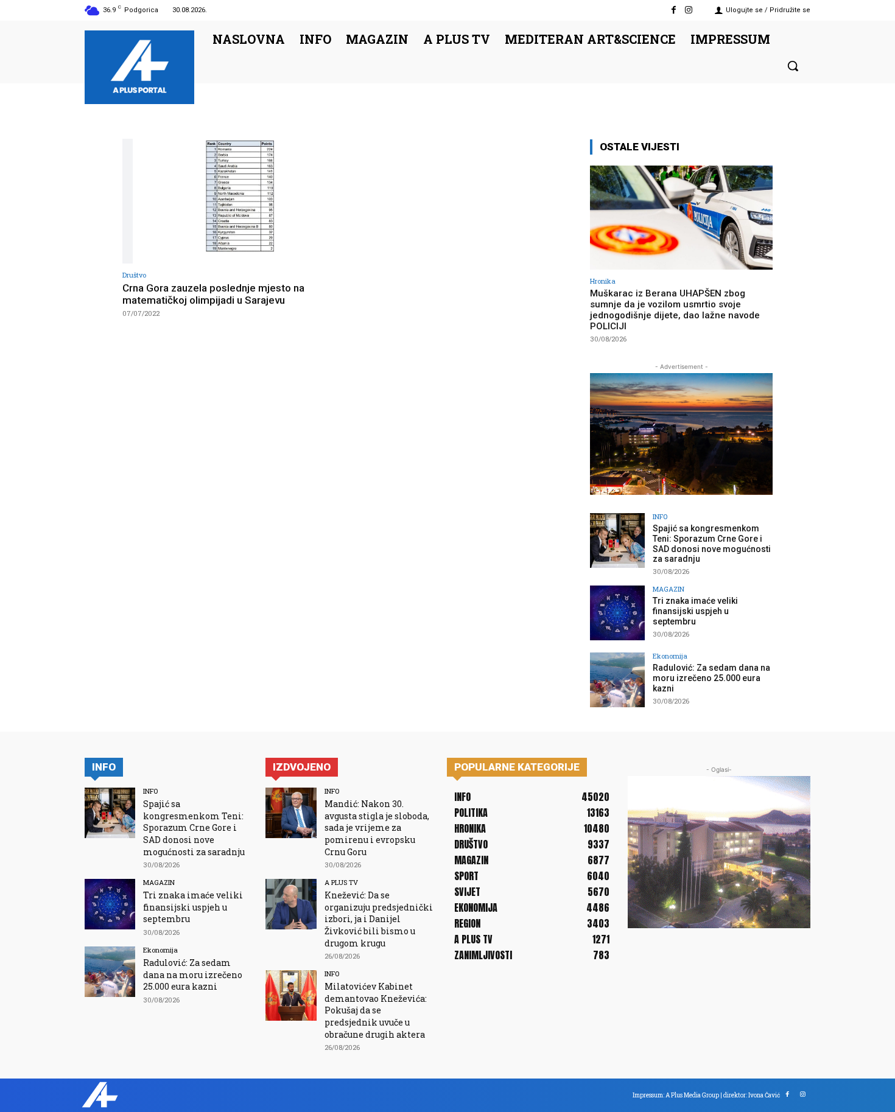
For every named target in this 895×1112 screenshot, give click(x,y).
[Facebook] (673, 10)
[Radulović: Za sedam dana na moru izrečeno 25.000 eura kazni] (617, 679)
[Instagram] (689, 10)
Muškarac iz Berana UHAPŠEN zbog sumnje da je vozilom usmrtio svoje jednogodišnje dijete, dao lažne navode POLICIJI (675, 310)
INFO (660, 516)
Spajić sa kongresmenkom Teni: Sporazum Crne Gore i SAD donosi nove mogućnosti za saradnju (712, 543)
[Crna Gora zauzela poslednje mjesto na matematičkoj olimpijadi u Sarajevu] (231, 201)
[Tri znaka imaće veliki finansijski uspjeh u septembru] (617, 613)
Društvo (134, 274)
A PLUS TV (341, 882)
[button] (792, 65)
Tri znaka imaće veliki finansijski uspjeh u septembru (695, 611)
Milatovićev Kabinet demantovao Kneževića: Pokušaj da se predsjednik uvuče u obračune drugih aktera (376, 1010)
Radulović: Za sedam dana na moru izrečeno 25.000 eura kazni (711, 678)
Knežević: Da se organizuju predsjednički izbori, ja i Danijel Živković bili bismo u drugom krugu (379, 918)
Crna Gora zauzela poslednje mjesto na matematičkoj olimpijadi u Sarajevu (213, 294)
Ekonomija (670, 655)
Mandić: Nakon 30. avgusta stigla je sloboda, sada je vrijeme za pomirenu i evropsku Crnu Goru (377, 827)
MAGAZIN (668, 589)
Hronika (603, 281)
